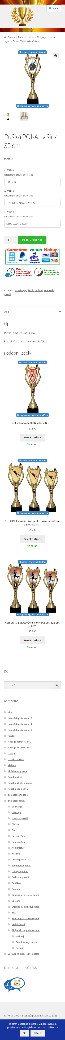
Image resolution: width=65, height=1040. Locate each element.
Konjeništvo (18, 847)
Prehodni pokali (20, 877)
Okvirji (11, 753)
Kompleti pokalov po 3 (20, 718)
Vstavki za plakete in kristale (23, 953)
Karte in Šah (18, 836)
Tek (14, 912)
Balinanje (17, 806)
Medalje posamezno (18, 747)
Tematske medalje (18, 794)
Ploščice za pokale (17, 771)
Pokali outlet (15, 777)
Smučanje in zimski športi (26, 894)
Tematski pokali (26, 37)
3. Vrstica (9, 211)
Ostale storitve (16, 759)
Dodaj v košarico (32, 239)
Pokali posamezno (18, 788)
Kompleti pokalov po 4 (20, 724)
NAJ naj (20, 936)
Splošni (16, 900)
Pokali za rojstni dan (27, 942)
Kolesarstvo (18, 842)
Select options (32, 437)
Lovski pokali (19, 859)
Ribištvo (16, 883)
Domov (11, 37)
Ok (24, 1033)
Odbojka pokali (20, 871)
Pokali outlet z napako (20, 782)
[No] (60, 1029)
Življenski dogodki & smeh (26, 930)
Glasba (15, 824)
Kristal (11, 735)
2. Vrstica (9, 190)
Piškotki (38, 1033)
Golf (14, 830)
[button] (56, 55)
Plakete (12, 765)
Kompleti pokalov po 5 (20, 730)
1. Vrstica (9, 169)
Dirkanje (16, 812)
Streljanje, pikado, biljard (29, 290)
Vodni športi (18, 924)
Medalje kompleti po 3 (19, 741)
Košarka (16, 853)
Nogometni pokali (21, 865)
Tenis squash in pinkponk (25, 918)
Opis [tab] (6, 311)
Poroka (19, 947)
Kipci (10, 712)
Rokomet (16, 889)
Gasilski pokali (20, 818)
